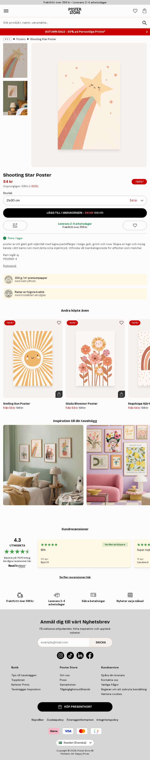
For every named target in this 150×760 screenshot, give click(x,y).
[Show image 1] (15, 60)
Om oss (65, 675)
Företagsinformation (80, 720)
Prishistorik (9, 266)
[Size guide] (15, 225)
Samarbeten (68, 684)
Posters (21, 39)
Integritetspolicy (107, 720)
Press (63, 680)
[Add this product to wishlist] (135, 225)
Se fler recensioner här (75, 577)
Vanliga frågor (110, 684)
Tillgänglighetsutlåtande (75, 689)
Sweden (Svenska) (75, 742)
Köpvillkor (38, 720)
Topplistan (18, 680)
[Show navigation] (6, 11)
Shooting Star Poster (43, 39)
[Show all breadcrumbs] (7, 39)
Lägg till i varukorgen (75, 213)
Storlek (7, 193)
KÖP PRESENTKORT (78, 706)
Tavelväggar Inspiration (26, 689)
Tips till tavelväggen (24, 675)
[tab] (135, 11)
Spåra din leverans (113, 675)
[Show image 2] (15, 98)
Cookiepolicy (55, 720)
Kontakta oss (109, 680)
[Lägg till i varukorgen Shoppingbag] (58, 394)
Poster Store (83, 750)
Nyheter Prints (20, 684)
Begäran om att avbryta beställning (124, 689)
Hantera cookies (111, 694)
